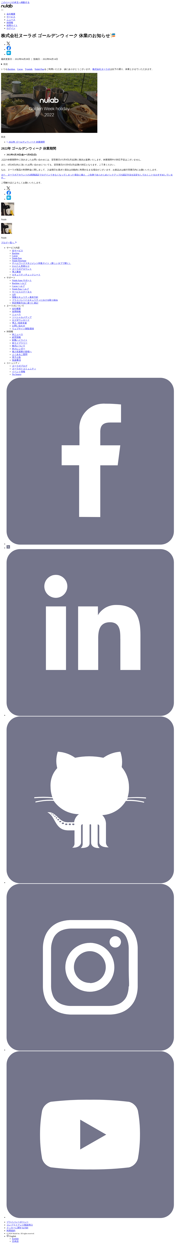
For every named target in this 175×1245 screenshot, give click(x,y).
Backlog (11, 69)
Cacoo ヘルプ (18, 286)
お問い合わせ (18, 326)
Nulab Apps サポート (22, 280)
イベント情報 (18, 371)
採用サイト (12, 25)
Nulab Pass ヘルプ (20, 289)
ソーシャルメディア (22, 317)
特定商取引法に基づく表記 (25, 303)
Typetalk (28, 69)
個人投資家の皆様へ (22, 351)
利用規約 (11, 1230)
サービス (11, 17)
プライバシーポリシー (17, 1222)
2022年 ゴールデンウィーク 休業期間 (27, 142)
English (15, 1239)
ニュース (11, 20)
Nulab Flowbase (19, 260)
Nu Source (16, 374)
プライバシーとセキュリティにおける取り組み (35, 300)
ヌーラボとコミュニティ (24, 369)
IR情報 (10, 22)
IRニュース (17, 334)
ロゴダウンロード (21, 320)
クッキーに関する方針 (17, 1228)
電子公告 (16, 357)
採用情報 (16, 311)
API (14, 294)
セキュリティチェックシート (26, 275)
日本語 (15, 1241)
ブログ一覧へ (8, 243)
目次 (5, 64)
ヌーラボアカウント (22, 269)
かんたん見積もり (21, 266)
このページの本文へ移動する (15, 2)
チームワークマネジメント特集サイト (41, 263)
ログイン (11, 28)
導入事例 (16, 272)
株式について (18, 346)
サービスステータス (22, 292)
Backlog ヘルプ (19, 283)
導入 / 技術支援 (19, 323)
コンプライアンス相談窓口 (20, 1225)
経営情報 (16, 337)
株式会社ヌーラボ (101, 69)
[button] (90, 1239)
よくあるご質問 (19, 354)
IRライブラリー (19, 343)
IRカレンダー (18, 349)
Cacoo (20, 69)
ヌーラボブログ (19, 366)
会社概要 (11, 14)
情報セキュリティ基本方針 (25, 297)
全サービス (17, 250)
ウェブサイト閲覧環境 (23, 329)
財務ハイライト (19, 340)
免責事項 (16, 360)
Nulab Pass (39, 69)
